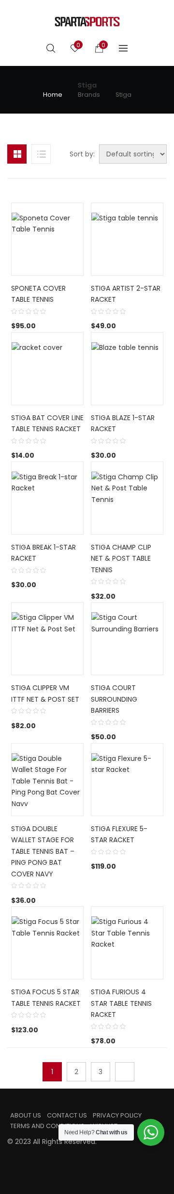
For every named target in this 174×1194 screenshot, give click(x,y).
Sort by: (82, 154)
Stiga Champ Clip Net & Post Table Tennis (121, 558)
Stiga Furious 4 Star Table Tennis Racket (121, 1003)
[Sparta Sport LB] (87, 21)
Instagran (26, 1161)
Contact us (67, 1115)
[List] (41, 154)
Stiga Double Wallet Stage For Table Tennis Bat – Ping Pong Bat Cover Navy (42, 851)
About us (25, 1115)
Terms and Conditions (47, 1125)
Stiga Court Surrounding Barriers (114, 699)
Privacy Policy (117, 1115)
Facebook (10, 1161)
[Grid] (17, 154)
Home (52, 94)
